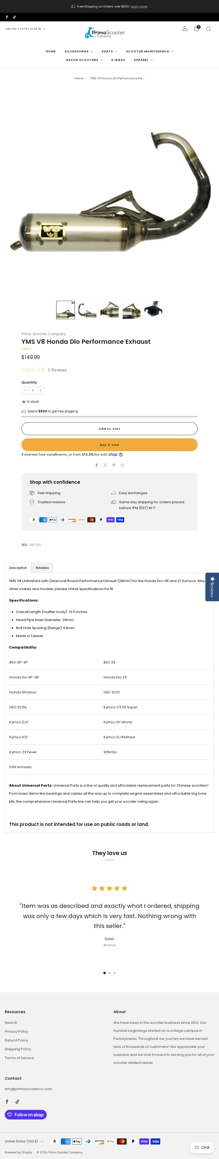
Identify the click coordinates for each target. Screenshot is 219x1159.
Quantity (29, 382)
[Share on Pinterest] (114, 465)
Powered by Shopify (18, 1152)
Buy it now (109, 445)
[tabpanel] (109, 703)
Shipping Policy (18, 1049)
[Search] (208, 28)
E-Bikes (118, 60)
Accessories (77, 51)
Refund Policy (16, 1040)
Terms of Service (19, 1057)
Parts (107, 51)
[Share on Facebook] (96, 465)
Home (51, 51)
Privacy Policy (16, 1031)
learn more (139, 6)
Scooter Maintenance (147, 51)
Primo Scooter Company (43, 334)
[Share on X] (105, 465)
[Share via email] (122, 465)
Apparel (141, 60)
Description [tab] (18, 567)
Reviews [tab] (42, 567)
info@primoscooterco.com (28, 1088)
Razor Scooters (82, 60)
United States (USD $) (23, 28)
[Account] (184, 28)
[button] (104, 973)
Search (11, 1022)
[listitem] (109, 6)
